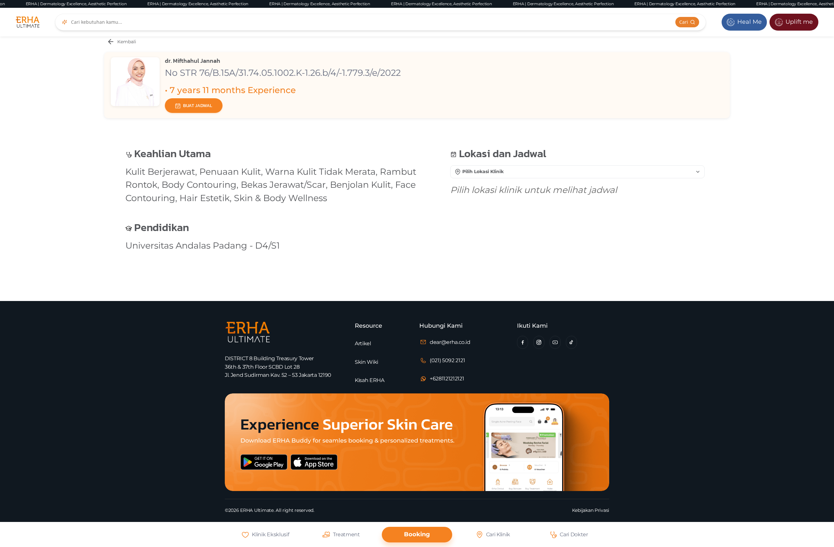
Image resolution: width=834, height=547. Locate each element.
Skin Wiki (366, 362)
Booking (417, 534)
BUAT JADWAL (197, 105)
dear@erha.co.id (450, 342)
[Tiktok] (571, 342)
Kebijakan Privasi (590, 510)
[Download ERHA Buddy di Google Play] (267, 468)
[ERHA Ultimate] (27, 22)
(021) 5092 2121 (447, 360)
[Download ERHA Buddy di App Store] (338, 468)
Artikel (363, 343)
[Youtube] (555, 342)
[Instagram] (538, 342)
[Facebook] (522, 342)
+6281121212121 (447, 379)
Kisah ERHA (369, 380)
